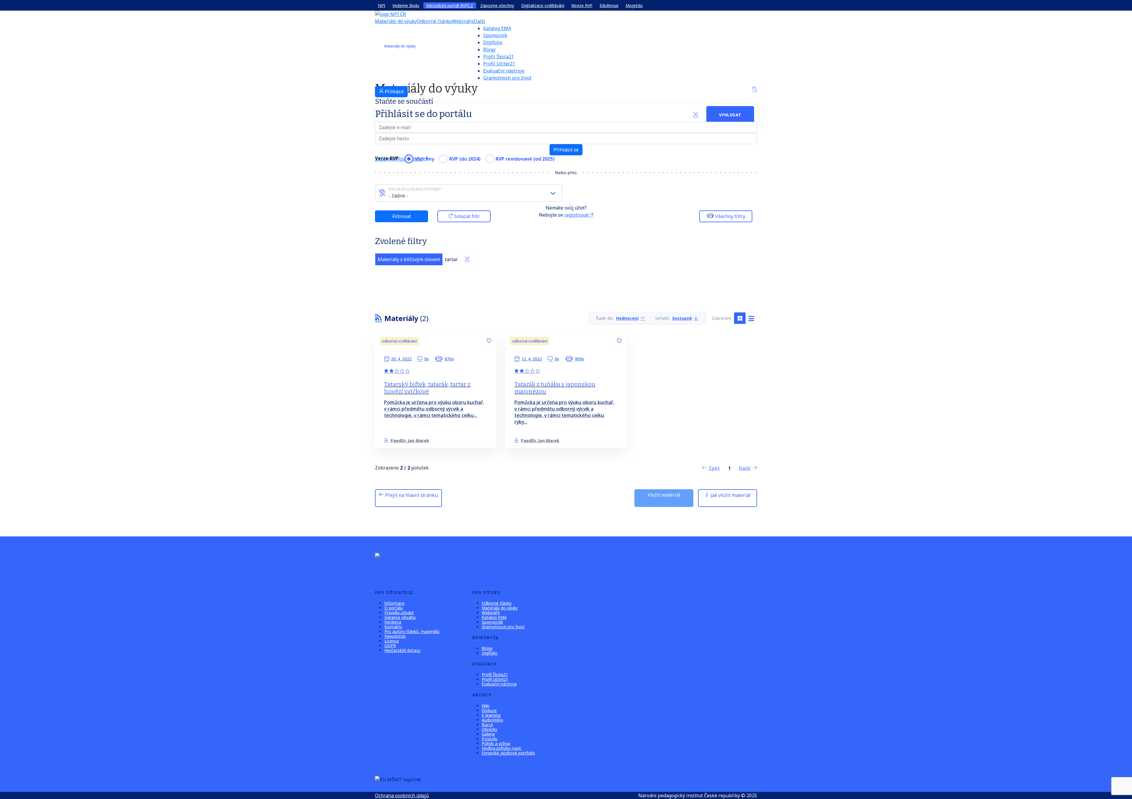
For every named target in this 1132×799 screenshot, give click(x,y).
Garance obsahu (400, 617)
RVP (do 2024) (465, 159)
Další (479, 21)
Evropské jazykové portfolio (508, 753)
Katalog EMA (497, 28)
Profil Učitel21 (499, 63)
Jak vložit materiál (730, 495)
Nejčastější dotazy (402, 650)
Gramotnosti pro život (507, 78)
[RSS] (378, 318)
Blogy (489, 49)
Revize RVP (582, 5)
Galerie (488, 734)
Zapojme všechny (497, 5)
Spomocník (495, 35)
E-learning (491, 715)
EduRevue (609, 5)
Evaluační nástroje (503, 70)
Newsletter (395, 636)
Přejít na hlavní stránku (411, 495)
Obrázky (489, 729)
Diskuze (489, 710)
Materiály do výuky (396, 21)
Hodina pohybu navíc (501, 748)
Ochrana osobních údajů (402, 795)
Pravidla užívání (399, 612)
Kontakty (393, 627)
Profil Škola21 (498, 56)
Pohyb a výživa (496, 743)
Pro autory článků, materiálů (412, 631)
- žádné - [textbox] (398, 195)
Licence (391, 641)
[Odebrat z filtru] (467, 259)
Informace (394, 603)
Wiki (485, 706)
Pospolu (489, 739)
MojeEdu (634, 5)
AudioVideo (492, 720)
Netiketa (392, 622)
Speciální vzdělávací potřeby (414, 189)
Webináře (463, 21)
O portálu (393, 608)
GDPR (390, 645)
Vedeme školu (405, 5)
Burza (487, 724)
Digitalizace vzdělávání (542, 5)
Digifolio (492, 42)
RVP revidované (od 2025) (525, 159)
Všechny (424, 159)
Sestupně (682, 318)
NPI (381, 5)
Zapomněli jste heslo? (399, 159)
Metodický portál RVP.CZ (449, 5)
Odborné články (434, 21)
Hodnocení (627, 318)
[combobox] (468, 193)
